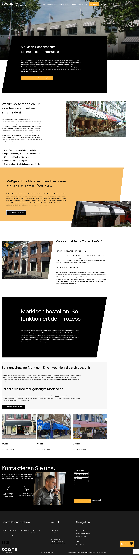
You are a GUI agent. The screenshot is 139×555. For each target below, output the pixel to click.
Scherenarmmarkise (44, 339)
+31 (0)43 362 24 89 (55, 539)
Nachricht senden (84, 501)
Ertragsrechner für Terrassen (64, 379)
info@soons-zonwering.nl (57, 541)
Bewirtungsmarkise (71, 283)
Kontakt (57, 396)
